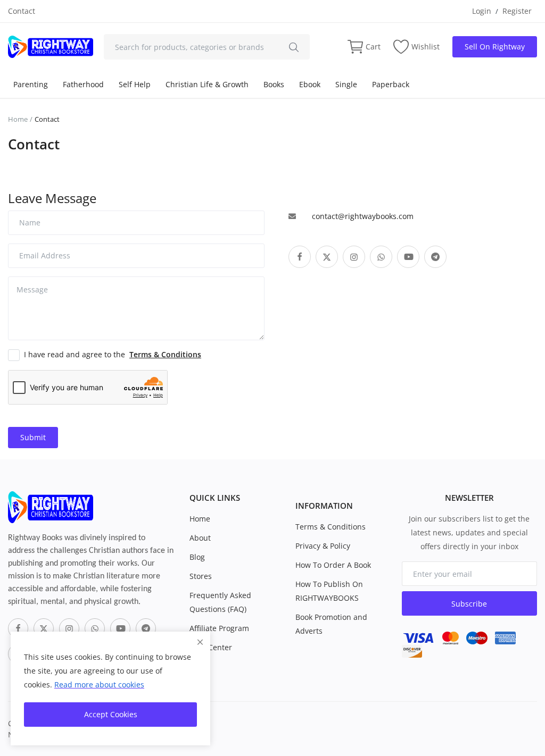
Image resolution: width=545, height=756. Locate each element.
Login (481, 11)
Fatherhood (83, 84)
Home (18, 119)
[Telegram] (146, 628)
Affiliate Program (219, 628)
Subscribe (469, 604)
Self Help (135, 84)
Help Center (210, 647)
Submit (33, 437)
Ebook (309, 84)
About (200, 538)
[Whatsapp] (95, 628)
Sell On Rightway (495, 46)
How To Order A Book (333, 565)
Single (346, 84)
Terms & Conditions (330, 527)
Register (517, 11)
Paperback (390, 84)
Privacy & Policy (322, 546)
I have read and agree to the (112, 354)
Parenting (30, 84)
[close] (200, 642)
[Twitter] (44, 628)
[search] (293, 47)
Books (273, 84)
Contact (21, 11)
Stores (200, 576)
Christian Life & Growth (207, 84)
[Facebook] (18, 628)
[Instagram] (69, 628)
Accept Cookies (110, 714)
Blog (197, 557)
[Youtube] (120, 628)
